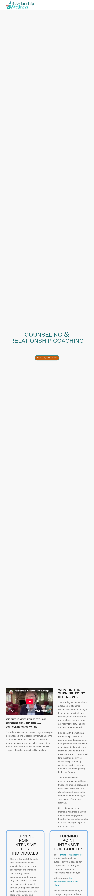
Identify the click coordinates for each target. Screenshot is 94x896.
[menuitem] (85, 5)
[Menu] (85, 5)
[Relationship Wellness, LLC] (20, 5)
